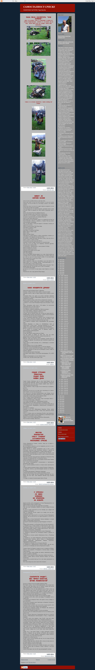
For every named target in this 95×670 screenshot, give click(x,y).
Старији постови (51, 659)
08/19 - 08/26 (64, 309)
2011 (61, 406)
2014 (61, 401)
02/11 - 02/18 (64, 385)
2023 (61, 265)
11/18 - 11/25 (64, 286)
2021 (61, 268)
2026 (61, 259)
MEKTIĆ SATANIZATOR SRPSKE (46, 484)
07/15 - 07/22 (64, 317)
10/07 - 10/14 (64, 296)
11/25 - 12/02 (64, 284)
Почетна (38, 659)
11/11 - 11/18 (64, 287)
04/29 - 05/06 (64, 337)
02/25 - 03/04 (64, 381)
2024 (61, 263)
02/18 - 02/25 (64, 383)
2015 (61, 399)
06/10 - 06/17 (64, 326)
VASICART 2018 (50, 189)
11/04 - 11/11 (64, 289)
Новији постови (24, 659)
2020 (61, 270)
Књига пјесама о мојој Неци (64, 36)
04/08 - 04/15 (64, 342)
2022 (61, 266)
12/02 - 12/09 (64, 282)
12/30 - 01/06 (64, 275)
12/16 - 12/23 (64, 279)
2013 (61, 403)
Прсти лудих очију (62, 434)
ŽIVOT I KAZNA (50, 279)
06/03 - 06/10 (64, 328)
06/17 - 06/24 (64, 325)
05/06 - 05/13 (64, 335)
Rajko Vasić (68, 417)
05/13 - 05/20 (64, 333)
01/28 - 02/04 (64, 388)
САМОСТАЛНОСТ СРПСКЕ (39, 7)
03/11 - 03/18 (64, 349)
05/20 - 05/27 (64, 332)
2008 (61, 412)
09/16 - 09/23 (64, 302)
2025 (61, 261)
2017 (61, 396)
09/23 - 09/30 (64, 300)
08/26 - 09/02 (64, 307)
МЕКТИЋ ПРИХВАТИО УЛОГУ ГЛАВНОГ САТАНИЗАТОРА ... (65, 367)
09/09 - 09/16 (64, 303)
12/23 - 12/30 (64, 277)
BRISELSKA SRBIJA (49, 656)
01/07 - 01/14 (64, 393)
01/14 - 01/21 (64, 392)
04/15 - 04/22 (64, 340)
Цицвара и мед (61, 37)
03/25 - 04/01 (64, 346)
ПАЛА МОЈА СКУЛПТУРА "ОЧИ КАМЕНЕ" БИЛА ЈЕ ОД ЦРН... (66, 352)
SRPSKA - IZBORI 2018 (48, 568)
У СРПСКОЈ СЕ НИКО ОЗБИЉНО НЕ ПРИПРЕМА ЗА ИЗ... (65, 372)
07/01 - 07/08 (64, 321)
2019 (61, 272)
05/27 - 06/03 (64, 330)
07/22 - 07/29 (64, 316)
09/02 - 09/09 (64, 305)
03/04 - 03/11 (64, 379)
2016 (61, 397)
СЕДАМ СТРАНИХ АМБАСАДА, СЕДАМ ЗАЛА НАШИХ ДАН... (65, 363)
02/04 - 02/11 (64, 386)
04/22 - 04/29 (64, 339)
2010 (61, 408)
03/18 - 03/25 (64, 347)
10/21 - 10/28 (64, 293)
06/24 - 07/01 (64, 323)
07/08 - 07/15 (64, 319)
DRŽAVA (52, 364)
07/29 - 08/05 (64, 314)
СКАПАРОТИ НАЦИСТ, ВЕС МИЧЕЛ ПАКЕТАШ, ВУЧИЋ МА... (66, 376)
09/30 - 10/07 (64, 298)
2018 (61, 273)
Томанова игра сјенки (63, 429)
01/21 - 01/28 (64, 390)
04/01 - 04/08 (64, 344)
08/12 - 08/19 (64, 310)
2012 (61, 404)
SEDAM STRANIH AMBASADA (47, 424)
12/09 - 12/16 (64, 280)
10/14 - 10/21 (64, 294)
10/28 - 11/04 (64, 291)
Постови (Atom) (32, 662)
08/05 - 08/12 (64, 312)
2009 (61, 410)
